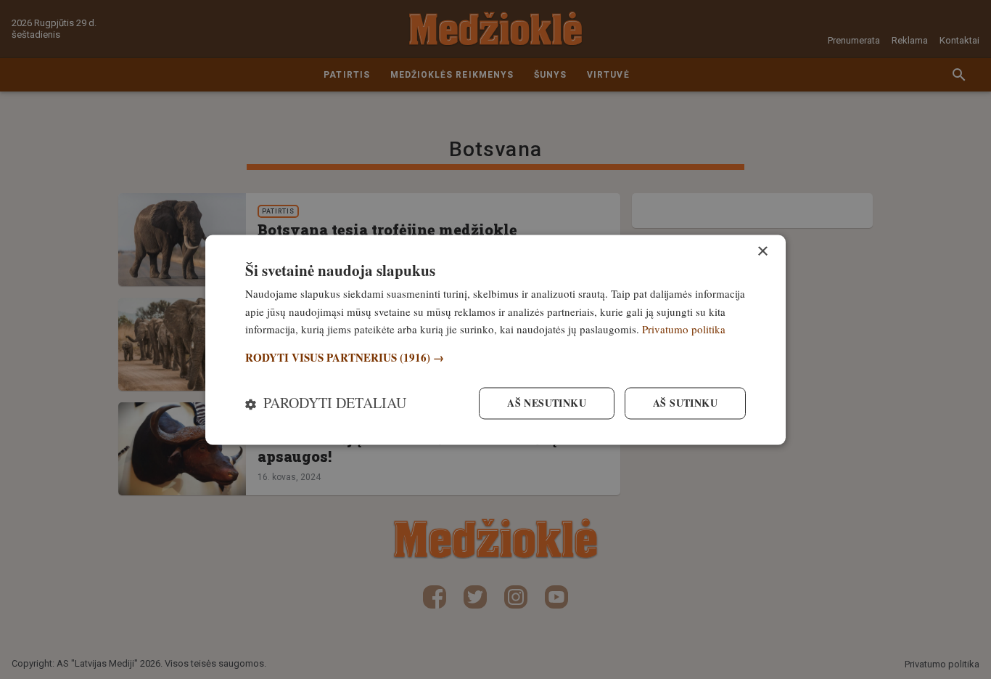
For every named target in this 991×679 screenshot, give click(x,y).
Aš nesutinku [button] (546, 402)
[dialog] (495, 339)
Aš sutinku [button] (685, 402)
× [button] (762, 251)
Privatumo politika (683, 329)
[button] (495, 358)
